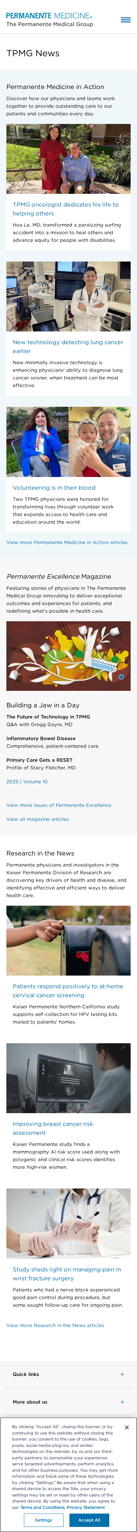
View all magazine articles (37, 819)
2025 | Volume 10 (27, 782)
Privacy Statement (86, 1507)
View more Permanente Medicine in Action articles (66, 542)
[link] (68, 1374)
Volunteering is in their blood (54, 487)
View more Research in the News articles (55, 1325)
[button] (46, 19)
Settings (43, 1520)
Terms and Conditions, (42, 1507)
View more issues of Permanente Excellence (59, 805)
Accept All (89, 1520)
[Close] (127, 1427)
